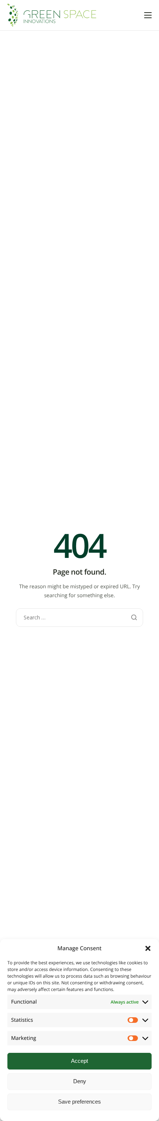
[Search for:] (79, 617)
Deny (79, 1081)
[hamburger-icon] (148, 15)
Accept (79, 1061)
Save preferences (79, 1101)
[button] (148, 948)
